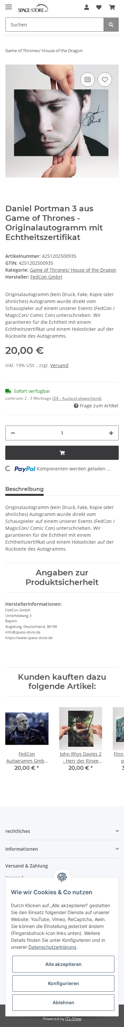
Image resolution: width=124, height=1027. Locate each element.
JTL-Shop (73, 1018)
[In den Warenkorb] (62, 453)
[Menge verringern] (13, 433)
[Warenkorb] (112, 7)
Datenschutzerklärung (52, 947)
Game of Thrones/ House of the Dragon (73, 270)
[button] (87, 7)
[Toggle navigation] (8, 4)
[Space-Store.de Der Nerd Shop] (33, 7)
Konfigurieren (63, 983)
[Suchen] (111, 24)
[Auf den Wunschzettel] (105, 79)
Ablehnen (63, 1002)
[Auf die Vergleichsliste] (87, 79)
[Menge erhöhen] (111, 433)
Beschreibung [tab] (24, 489)
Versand (59, 365)
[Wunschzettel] (99, 7)
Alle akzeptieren (63, 964)
